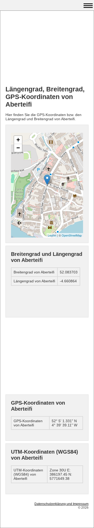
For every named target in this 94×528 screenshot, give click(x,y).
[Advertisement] (47, 48)
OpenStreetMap (72, 235)
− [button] (18, 148)
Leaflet (52, 235)
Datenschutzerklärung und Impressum (61, 504)
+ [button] (18, 139)
